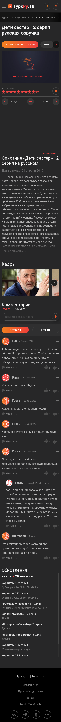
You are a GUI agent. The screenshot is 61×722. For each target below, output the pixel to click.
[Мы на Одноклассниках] (36, 714)
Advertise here (49, 154)
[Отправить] (55, 317)
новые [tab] (6, 308)
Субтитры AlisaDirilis (14, 587)
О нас (30, 698)
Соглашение (30, 685)
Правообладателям (30, 691)
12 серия (19, 616)
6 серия (22, 636)
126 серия (16, 647)
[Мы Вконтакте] (14, 714)
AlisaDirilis (32, 587)
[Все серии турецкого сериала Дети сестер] (30, 101)
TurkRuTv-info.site (30, 704)
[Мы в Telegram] (25, 714)
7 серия (22, 626)
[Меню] (4, 6)
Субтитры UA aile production (18, 608)
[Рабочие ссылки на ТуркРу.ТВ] (47, 714)
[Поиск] (47, 6)
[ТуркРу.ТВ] (21, 6)
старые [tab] (20, 308)
